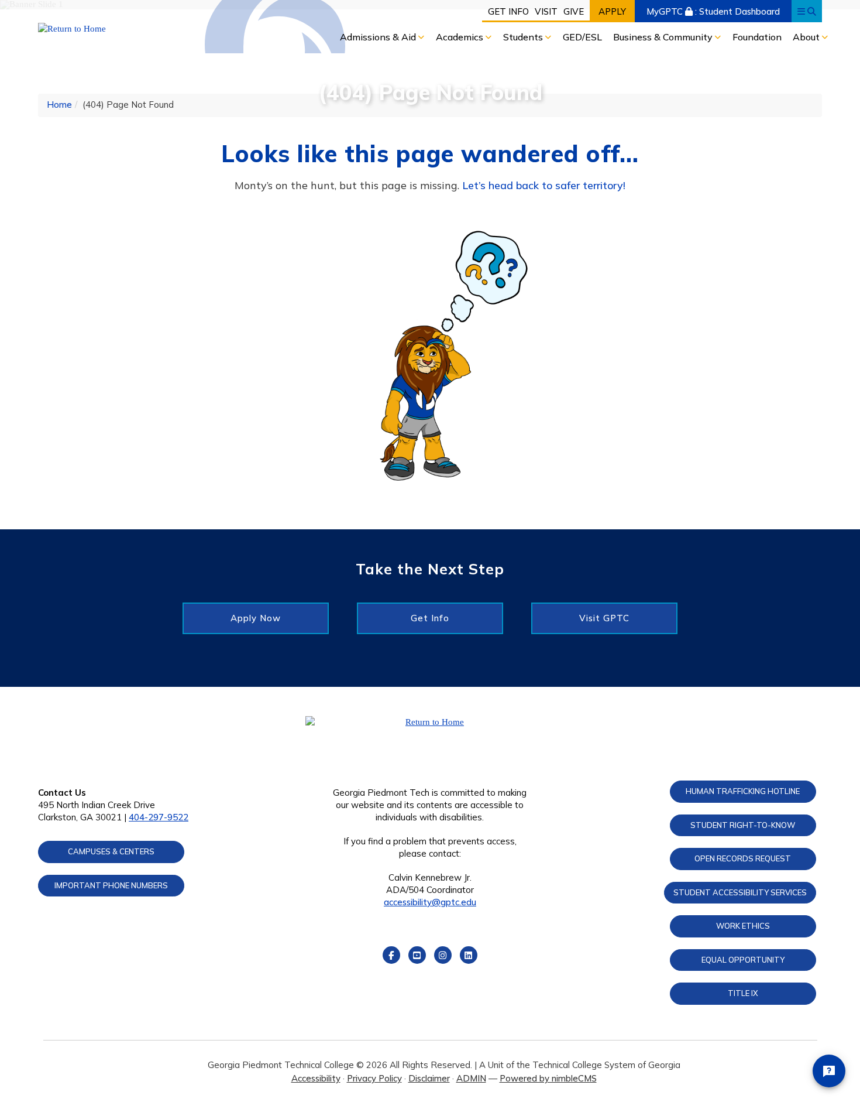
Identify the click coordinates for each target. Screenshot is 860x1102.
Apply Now (256, 618)
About (807, 37)
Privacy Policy (374, 1078)
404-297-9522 (158, 817)
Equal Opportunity (743, 959)
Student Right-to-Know (742, 825)
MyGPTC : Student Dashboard (713, 11)
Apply (612, 11)
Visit (546, 11)
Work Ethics (743, 925)
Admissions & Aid (379, 37)
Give (573, 11)
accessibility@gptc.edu (430, 902)
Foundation (757, 37)
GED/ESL (582, 37)
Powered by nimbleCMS (548, 1078)
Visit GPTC (604, 618)
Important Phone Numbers (111, 885)
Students (524, 37)
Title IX (743, 993)
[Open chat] (829, 1071)
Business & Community (664, 37)
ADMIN (471, 1078)
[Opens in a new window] (129, 29)
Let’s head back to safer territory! (543, 185)
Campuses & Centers (111, 851)
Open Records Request (742, 858)
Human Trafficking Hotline (743, 791)
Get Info (508, 11)
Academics (461, 37)
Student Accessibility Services (740, 892)
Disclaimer (429, 1078)
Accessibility (315, 1078)
